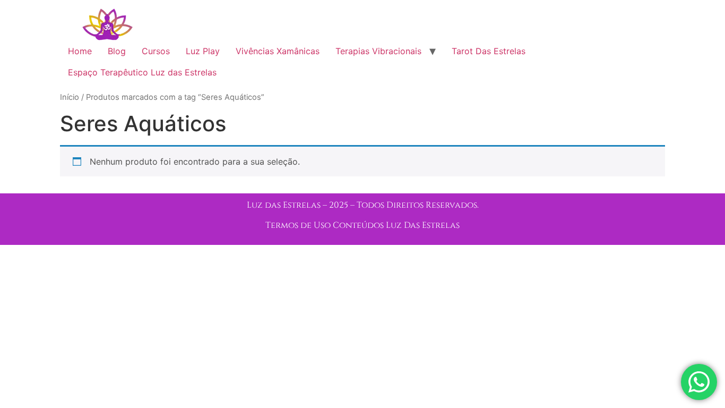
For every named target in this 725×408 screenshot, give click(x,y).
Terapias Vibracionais (378, 51)
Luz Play (203, 51)
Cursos (156, 51)
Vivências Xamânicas (278, 51)
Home (80, 51)
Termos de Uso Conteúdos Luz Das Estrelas (362, 225)
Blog (117, 51)
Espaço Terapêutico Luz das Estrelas (142, 72)
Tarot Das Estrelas (488, 51)
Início (69, 97)
